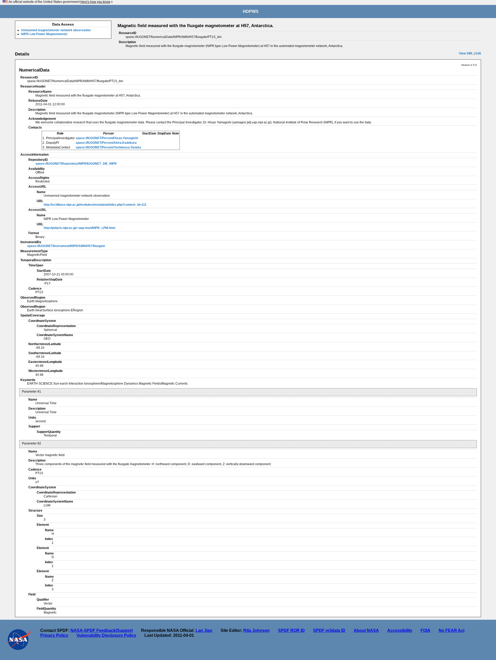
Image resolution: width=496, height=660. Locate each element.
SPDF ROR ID (291, 630)
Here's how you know (95, 2)
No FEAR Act (451, 630)
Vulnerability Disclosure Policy (106, 635)
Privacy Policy (54, 635)
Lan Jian (204, 630)
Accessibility (399, 630)
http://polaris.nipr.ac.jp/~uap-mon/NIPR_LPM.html (79, 228)
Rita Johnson (256, 630)
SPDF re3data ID (329, 630)
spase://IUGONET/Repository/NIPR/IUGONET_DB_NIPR (76, 163)
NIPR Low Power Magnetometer (44, 34)
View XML (466, 53)
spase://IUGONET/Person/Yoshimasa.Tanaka (108, 147)
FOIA (425, 630)
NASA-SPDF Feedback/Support (102, 630)
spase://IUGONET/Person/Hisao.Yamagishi (107, 138)
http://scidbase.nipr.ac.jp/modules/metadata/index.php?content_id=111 (95, 204)
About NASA (366, 630)
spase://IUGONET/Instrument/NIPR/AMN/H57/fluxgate (66, 246)
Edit (478, 53)
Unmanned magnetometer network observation (56, 30)
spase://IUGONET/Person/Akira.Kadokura (106, 143)
